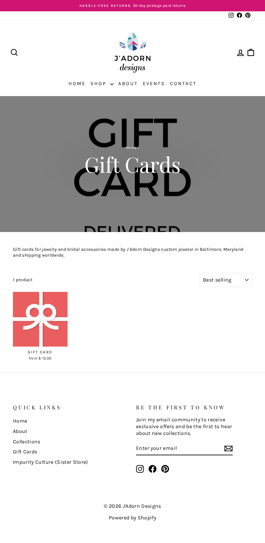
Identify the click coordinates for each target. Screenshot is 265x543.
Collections (26, 441)
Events (154, 83)
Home (77, 83)
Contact (183, 83)
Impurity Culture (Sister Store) (50, 462)
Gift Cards (25, 452)
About (128, 83)
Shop (99, 83)
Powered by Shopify (132, 518)
